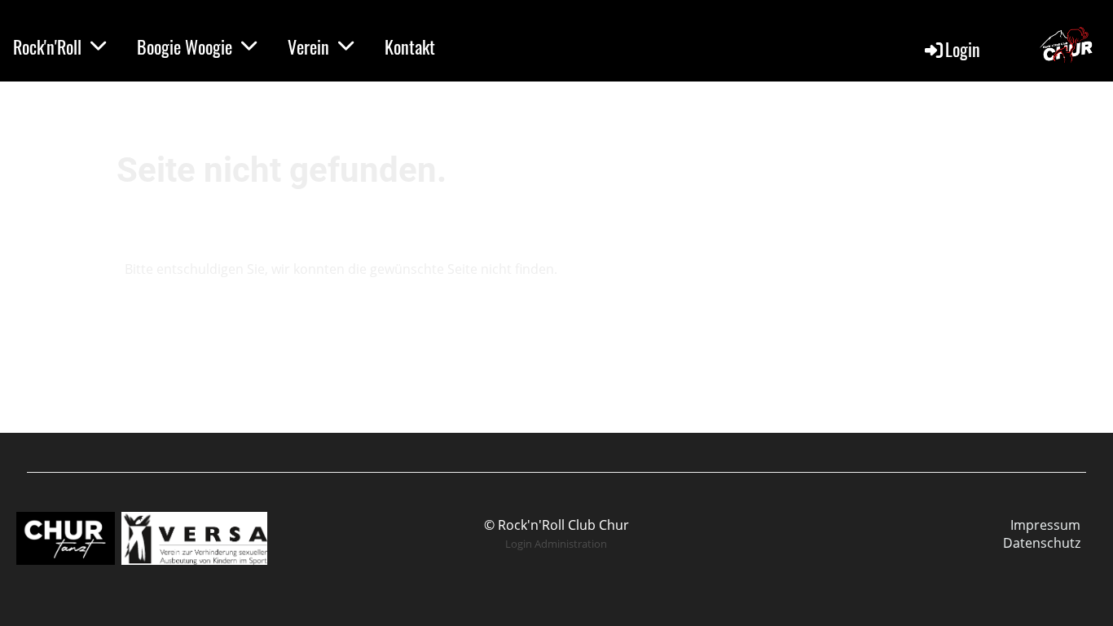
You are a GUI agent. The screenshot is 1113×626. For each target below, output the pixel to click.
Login (962, 49)
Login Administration (556, 543)
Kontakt (410, 46)
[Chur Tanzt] (67, 560)
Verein (308, 46)
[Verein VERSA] (194, 560)
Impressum (1045, 525)
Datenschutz (1041, 543)
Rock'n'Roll (47, 46)
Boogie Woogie (184, 46)
